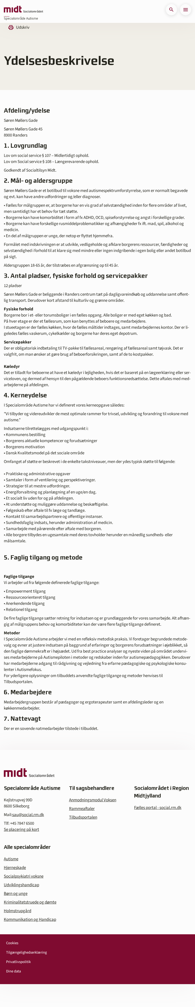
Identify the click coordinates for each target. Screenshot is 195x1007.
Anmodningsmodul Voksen (92, 800)
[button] (171, 9)
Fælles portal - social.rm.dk (157, 808)
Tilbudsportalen (83, 817)
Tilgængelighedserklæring (26, 952)
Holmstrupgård (17, 911)
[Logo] (23, 9)
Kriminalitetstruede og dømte (30, 902)
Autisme (11, 859)
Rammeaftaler (82, 809)
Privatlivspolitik (18, 962)
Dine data (13, 971)
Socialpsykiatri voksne (23, 876)
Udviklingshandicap (21, 885)
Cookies (12, 943)
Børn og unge (15, 894)
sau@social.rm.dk (28, 815)
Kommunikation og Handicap (30, 919)
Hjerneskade (15, 868)
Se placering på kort (21, 829)
